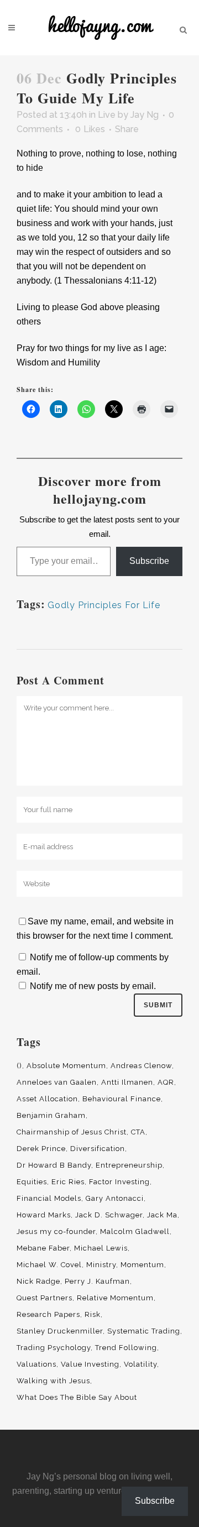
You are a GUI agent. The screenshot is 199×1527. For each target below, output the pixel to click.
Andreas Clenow (141, 1065)
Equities (32, 1182)
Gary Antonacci (115, 1198)
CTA (138, 1132)
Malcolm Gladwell (135, 1231)
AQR (166, 1082)
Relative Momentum (115, 1298)
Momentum (142, 1265)
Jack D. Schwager (109, 1215)
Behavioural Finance (121, 1099)
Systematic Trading (143, 1331)
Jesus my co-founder (56, 1231)
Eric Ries (68, 1182)
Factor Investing (119, 1182)
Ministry (101, 1265)
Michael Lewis (101, 1248)
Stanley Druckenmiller (60, 1331)
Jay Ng (144, 114)
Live (107, 114)
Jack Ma (162, 1215)
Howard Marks (44, 1215)
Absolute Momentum (66, 1065)
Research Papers (48, 1314)
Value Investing (90, 1364)
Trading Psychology (54, 1347)
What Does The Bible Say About (77, 1397)
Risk (93, 1314)
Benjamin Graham (51, 1115)
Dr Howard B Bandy (54, 1165)
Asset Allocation (47, 1099)
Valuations (36, 1364)
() (19, 1065)
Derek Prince (41, 1148)
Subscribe (149, 561)
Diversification (97, 1148)
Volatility (140, 1364)
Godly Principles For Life (104, 605)
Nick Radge (38, 1281)
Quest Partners (44, 1298)
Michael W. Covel (49, 1265)
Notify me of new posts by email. (93, 986)
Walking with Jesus (53, 1381)
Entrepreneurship (129, 1165)
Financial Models (49, 1198)
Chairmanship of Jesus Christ (72, 1132)
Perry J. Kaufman (97, 1281)
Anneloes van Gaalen (57, 1082)
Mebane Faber (43, 1248)
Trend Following (126, 1347)
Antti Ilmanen (127, 1082)
